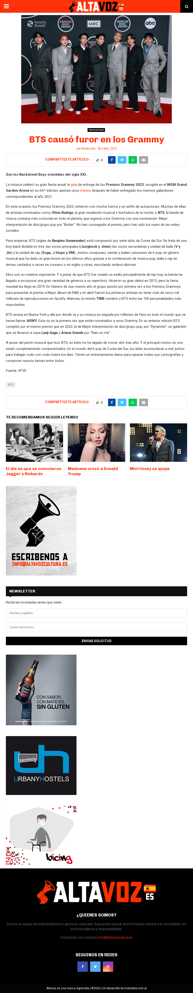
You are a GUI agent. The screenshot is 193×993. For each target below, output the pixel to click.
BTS (10, 384)
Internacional (96, 130)
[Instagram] (108, 966)
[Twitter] (95, 966)
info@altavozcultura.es (115, 937)
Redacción (88, 148)
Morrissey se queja (149, 468)
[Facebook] (82, 966)
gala (74, 184)
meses (85, 190)
